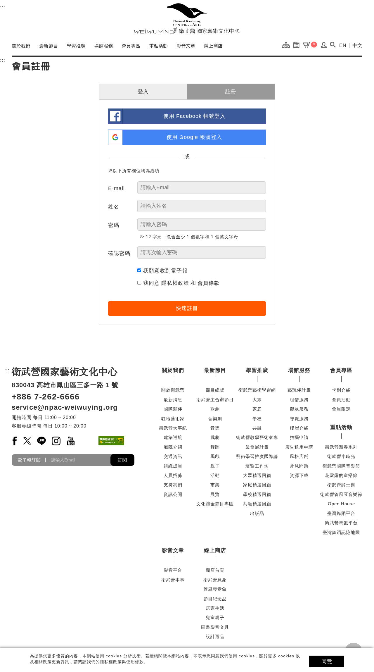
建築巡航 (173, 437)
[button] (332, 45)
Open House (341, 503)
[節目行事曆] (298, 44)
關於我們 (21, 45)
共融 (257, 427)
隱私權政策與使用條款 (122, 661)
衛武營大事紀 (173, 427)
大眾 (257, 399)
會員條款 (209, 283)
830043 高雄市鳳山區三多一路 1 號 (65, 385)
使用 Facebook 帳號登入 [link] (194, 116)
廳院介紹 (173, 446)
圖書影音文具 (215, 627)
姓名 (113, 207)
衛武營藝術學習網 (257, 389)
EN (343, 45)
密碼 (113, 225)
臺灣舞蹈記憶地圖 (341, 532)
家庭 (257, 408)
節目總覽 (215, 389)
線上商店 (213, 45)
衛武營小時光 (341, 456)
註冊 (230, 91)
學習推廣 (76, 45)
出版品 (257, 513)
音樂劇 (215, 418)
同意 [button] (326, 661)
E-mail (116, 188)
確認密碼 (119, 253)
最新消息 (173, 399)
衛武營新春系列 (341, 446)
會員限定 (341, 408)
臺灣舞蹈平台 (341, 513)
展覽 (215, 494)
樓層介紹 (299, 427)
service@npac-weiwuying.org (65, 407)
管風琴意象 (215, 589)
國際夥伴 (173, 408)
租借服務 (299, 399)
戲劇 (215, 437)
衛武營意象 (215, 579)
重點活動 (158, 45)
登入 (143, 91)
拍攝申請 (299, 437)
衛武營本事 (173, 579)
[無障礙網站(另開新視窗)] (111, 440)
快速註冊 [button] (187, 308)
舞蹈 (215, 446)
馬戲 (215, 456)
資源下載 (299, 475)
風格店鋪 (299, 456)
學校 (257, 418)
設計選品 (215, 636)
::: (2, 8)
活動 (215, 475)
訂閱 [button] (122, 459)
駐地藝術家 (173, 418)
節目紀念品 (215, 598)
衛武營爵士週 (341, 485)
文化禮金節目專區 (215, 503)
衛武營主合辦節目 (215, 399)
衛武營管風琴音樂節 (341, 494)
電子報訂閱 (29, 460)
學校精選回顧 (257, 494)
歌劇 (215, 408)
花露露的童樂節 (341, 475)
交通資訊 (173, 456)
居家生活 (215, 608)
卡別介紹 (341, 389)
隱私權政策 (175, 283)
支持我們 (173, 484)
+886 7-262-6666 (46, 396)
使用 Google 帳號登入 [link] (194, 137)
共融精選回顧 (257, 503)
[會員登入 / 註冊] (324, 46)
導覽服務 (299, 418)
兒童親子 (215, 617)
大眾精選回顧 (257, 475)
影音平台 (173, 570)
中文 (357, 45)
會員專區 (131, 45)
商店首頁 (215, 570)
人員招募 (173, 475)
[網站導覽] (287, 44)
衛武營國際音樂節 (341, 465)
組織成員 (173, 465)
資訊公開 (173, 494)
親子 (215, 465)
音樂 (215, 427)
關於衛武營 (173, 389)
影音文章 (185, 45)
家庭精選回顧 (257, 484)
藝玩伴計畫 (299, 389)
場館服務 (103, 45)
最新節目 (48, 45)
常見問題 (299, 465)
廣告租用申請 (299, 446)
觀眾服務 (299, 408)
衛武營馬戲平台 (341, 522)
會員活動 (341, 399)
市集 (215, 484)
